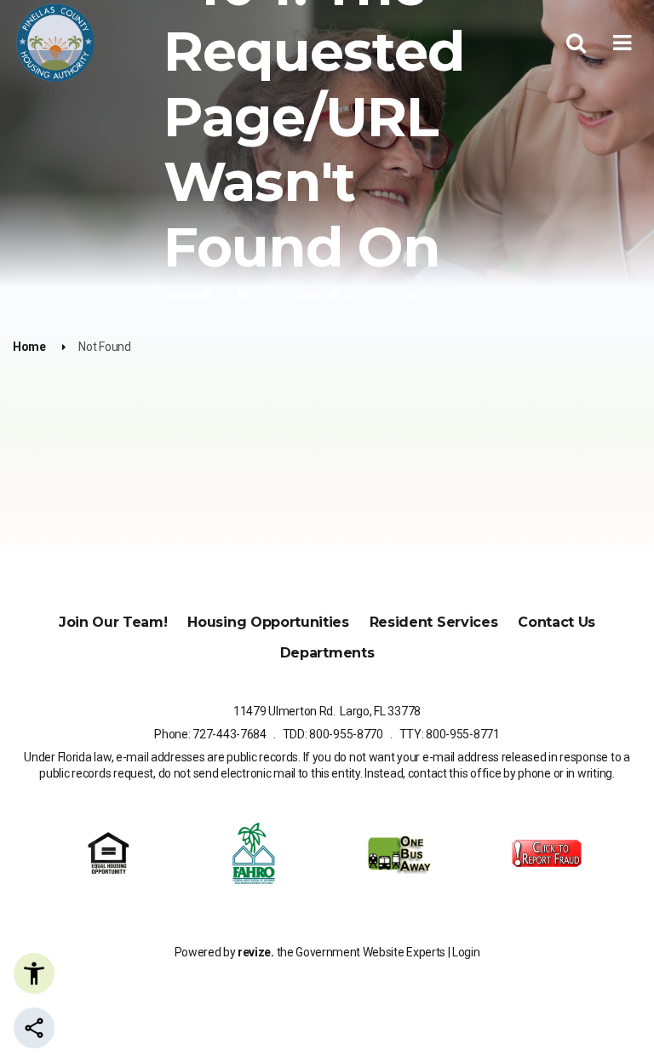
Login (465, 952)
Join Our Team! (113, 622)
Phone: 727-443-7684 (210, 734)
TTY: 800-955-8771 (449, 734)
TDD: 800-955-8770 (333, 734)
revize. (256, 952)
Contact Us (556, 622)
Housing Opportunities (267, 622)
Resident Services (434, 622)
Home (29, 346)
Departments (327, 653)
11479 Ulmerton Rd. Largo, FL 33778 (327, 711)
